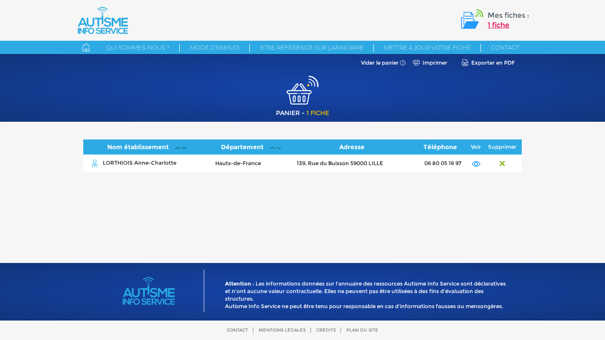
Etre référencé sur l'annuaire (312, 47)
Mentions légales (282, 330)
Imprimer (435, 62)
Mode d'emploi (215, 47)
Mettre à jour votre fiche (427, 47)
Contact (505, 47)
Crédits (326, 330)
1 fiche (498, 25)
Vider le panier (380, 62)
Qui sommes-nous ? (138, 47)
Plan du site (362, 330)
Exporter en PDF (493, 62)
